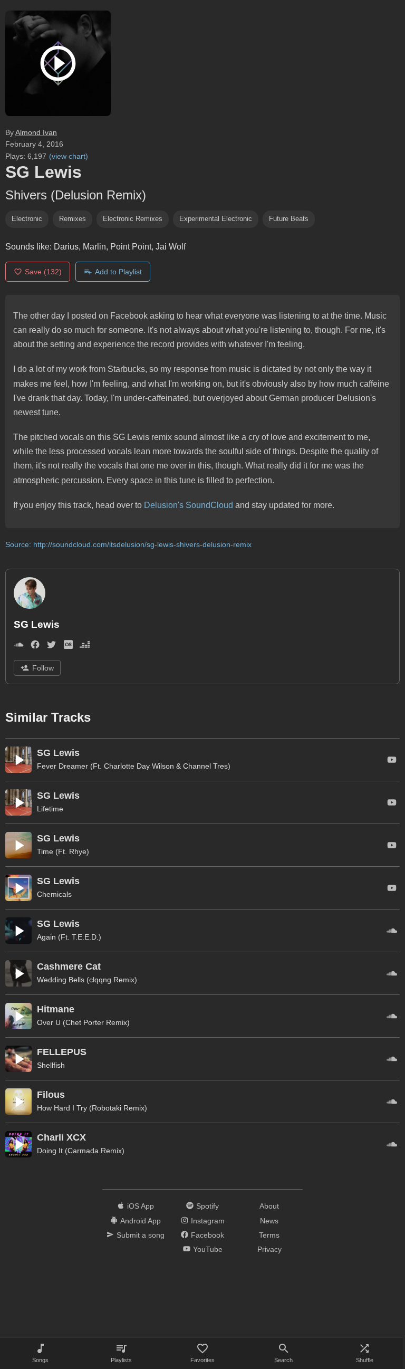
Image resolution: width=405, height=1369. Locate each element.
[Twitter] (51, 646)
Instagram (208, 1221)
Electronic (27, 219)
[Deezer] (85, 646)
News (269, 1221)
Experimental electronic (215, 219)
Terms (269, 1235)
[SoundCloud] (19, 646)
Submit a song (141, 1235)
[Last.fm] (68, 646)
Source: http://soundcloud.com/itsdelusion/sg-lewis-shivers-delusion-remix (128, 544)
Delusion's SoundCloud (188, 505)
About (269, 1206)
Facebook (207, 1235)
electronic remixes (132, 219)
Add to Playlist (118, 271)
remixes (72, 219)
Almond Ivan (36, 132)
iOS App (140, 1206)
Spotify (207, 1206)
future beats (288, 219)
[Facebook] (35, 646)
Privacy (269, 1249)
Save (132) (43, 271)
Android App (140, 1221)
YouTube (208, 1249)
